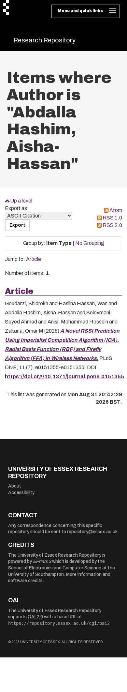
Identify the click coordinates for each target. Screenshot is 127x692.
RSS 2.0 (112, 225)
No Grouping (89, 243)
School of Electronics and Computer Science (54, 567)
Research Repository (44, 40)
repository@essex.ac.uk (92, 531)
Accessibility (21, 492)
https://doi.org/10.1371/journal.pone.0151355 (64, 376)
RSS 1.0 (112, 217)
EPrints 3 (42, 561)
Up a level (21, 200)
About (14, 486)
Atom (115, 210)
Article (33, 259)
